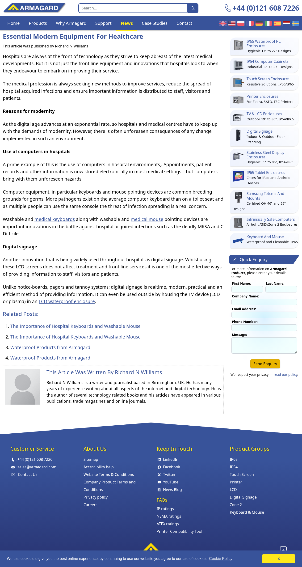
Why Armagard (71, 23)
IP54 (234, 467)
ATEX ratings (168, 523)
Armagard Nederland (285, 23)
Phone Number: (245, 321)
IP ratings (165, 508)
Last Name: (275, 283)
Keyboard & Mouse (247, 512)
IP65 (234, 459)
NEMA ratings (169, 516)
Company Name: (245, 296)
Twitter (169, 474)
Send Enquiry (265, 363)
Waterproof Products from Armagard (50, 347)
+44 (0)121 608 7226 (266, 8)
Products (38, 23)
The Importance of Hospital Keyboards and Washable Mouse (75, 326)
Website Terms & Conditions (109, 474)
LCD (233, 489)
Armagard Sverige (294, 23)
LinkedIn (170, 459)
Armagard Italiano (267, 23)
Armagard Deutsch (258, 23)
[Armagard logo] (151, 548)
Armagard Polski (240, 23)
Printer (236, 482)
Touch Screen (242, 474)
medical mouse (147, 219)
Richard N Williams (138, 372)
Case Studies (155, 23)
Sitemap (91, 459)
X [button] (279, 559)
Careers (90, 504)
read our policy (285, 374)
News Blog (172, 489)
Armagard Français (249, 23)
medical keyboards (54, 219)
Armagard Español (276, 23)
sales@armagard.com (36, 467)
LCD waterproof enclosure (67, 301)
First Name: (241, 283)
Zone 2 (236, 504)
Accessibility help (99, 467)
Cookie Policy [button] (220, 559)
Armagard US (231, 23)
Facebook (171, 467)
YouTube (170, 482)
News (127, 23)
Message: (239, 334)
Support (103, 23)
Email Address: (244, 309)
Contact (184, 23)
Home (13, 23)
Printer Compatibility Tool (179, 531)
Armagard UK (222, 23)
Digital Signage (243, 497)
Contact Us (28, 474)
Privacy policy (96, 497)
